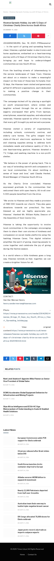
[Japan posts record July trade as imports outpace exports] (9, 532)
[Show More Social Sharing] (48, 36)
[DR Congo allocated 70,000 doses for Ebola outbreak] (9, 519)
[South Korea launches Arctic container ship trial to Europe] (9, 467)
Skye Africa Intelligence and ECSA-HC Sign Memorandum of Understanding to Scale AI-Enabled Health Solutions (26, 409)
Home (5, 12)
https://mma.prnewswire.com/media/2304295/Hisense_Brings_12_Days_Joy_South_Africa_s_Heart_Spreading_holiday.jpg (26, 317)
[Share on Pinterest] (38, 36)
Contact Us (32, 555)
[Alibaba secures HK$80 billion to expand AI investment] (9, 480)
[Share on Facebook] (10, 36)
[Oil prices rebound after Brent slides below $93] (9, 454)
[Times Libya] (27, 4)
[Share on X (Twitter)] (24, 36)
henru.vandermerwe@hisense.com (19, 303)
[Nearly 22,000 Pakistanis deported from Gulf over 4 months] (9, 493)
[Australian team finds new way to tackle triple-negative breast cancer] (9, 506)
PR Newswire (9, 18)
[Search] (50, 4)
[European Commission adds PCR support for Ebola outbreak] (9, 440)
